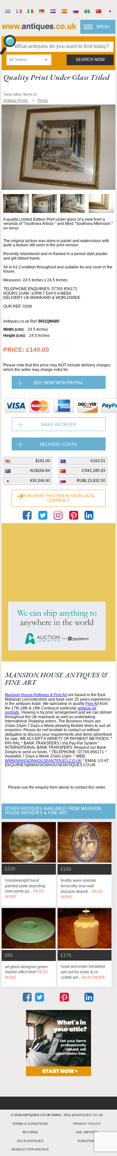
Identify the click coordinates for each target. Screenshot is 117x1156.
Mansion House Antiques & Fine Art (36, 695)
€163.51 (98, 461)
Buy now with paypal (58, 382)
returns (30, 1132)
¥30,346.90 (40, 480)
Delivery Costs (58, 444)
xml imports (87, 1132)
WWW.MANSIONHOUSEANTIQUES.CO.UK (43, 760)
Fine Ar (91, 703)
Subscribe (87, 1141)
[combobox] (28, 60)
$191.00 (42, 461)
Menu (103, 26)
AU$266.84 (40, 470)
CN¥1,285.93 (93, 470)
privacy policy (87, 1123)
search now (90, 59)
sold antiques (30, 1141)
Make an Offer (58, 424)
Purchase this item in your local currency (58, 498)
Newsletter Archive (30, 1149)
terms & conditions (30, 1123)
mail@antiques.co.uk (83, 1115)
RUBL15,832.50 (91, 480)
